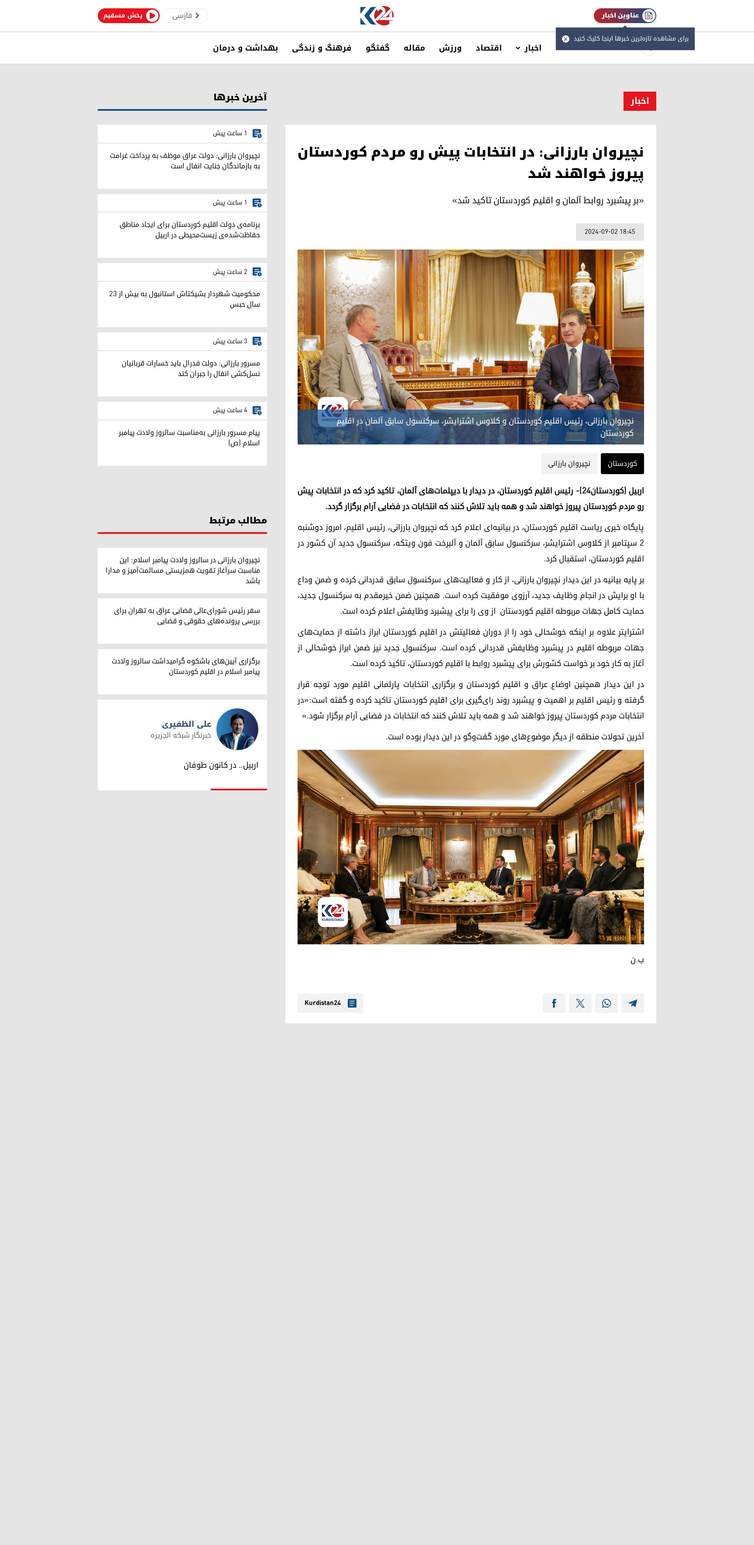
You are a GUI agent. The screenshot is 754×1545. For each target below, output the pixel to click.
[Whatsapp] (606, 1003)
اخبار (533, 48)
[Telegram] (632, 1003)
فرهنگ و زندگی (322, 48)
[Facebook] (554, 1003)
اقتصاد (489, 48)
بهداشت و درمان (245, 48)
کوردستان (622, 463)
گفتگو (378, 48)
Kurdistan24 (323, 1003)
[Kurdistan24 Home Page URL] (377, 16)
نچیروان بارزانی (569, 463)
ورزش (450, 48)
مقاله (414, 48)
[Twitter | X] (580, 1003)
